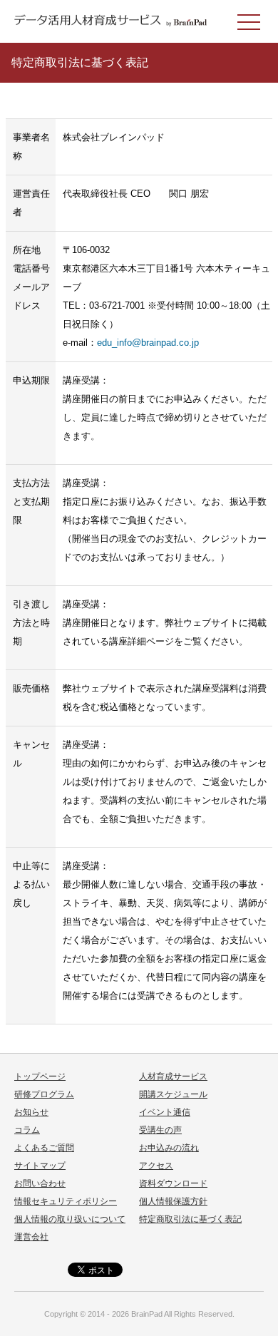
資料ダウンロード (173, 1183)
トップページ (40, 1076)
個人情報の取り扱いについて (69, 1219)
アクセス (156, 1166)
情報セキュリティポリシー (65, 1201)
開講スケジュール (173, 1094)
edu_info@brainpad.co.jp (148, 342)
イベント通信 (164, 1112)
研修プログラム (44, 1094)
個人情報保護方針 (173, 1201)
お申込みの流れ (169, 1148)
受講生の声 (160, 1130)
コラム (27, 1130)
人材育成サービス (173, 1076)
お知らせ (31, 1112)
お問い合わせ (40, 1183)
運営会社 (31, 1237)
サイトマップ (40, 1166)
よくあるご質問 (44, 1148)
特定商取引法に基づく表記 (190, 1219)
